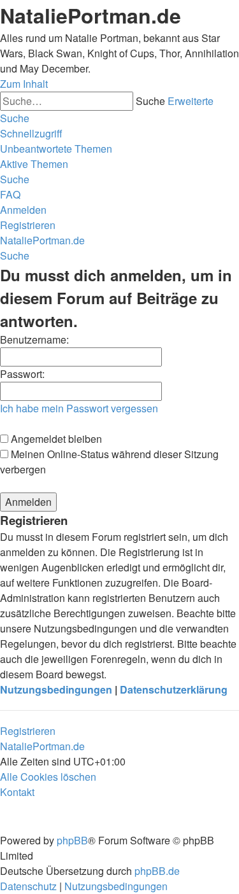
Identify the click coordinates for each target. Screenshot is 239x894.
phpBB (72, 840)
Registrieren (27, 730)
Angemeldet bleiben (55, 438)
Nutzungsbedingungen (56, 689)
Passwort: (22, 374)
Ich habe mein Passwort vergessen (79, 408)
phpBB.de (157, 870)
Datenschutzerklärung (174, 689)
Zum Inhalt (24, 83)
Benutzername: (34, 339)
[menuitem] (56, 148)
